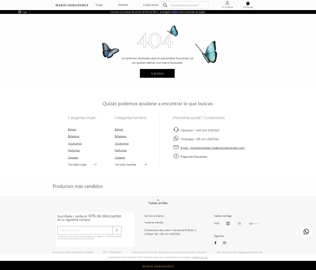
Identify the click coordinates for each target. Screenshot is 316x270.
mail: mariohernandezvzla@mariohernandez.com (239, 252)
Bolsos (72, 129)
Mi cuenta (227, 7)
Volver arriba (158, 203)
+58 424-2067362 (200, 139)
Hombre (123, 5)
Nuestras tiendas (153, 222)
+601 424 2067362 (200, 130)
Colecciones (150, 5)
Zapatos (73, 157)
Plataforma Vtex (200, 257)
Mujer (99, 5)
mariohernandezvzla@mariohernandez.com (212, 148)
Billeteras (73, 136)
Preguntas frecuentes (194, 156)
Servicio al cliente (154, 216)
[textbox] (185, 5)
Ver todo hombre (125, 164)
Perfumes (74, 150)
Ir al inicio (157, 73)
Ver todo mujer (77, 164)
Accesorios (75, 143)
